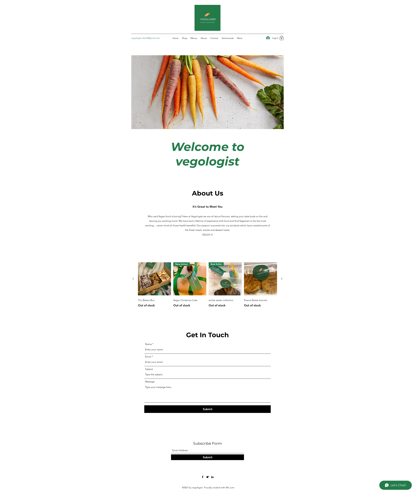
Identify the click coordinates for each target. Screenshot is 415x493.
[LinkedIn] (212, 477)
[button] (282, 38)
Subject (149, 369)
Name (148, 344)
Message (149, 381)
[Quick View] (154, 278)
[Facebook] (202, 477)
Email (148, 356)
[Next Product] (282, 279)
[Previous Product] (133, 279)
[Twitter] (207, 477)
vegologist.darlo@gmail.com (145, 37)
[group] (207, 285)
